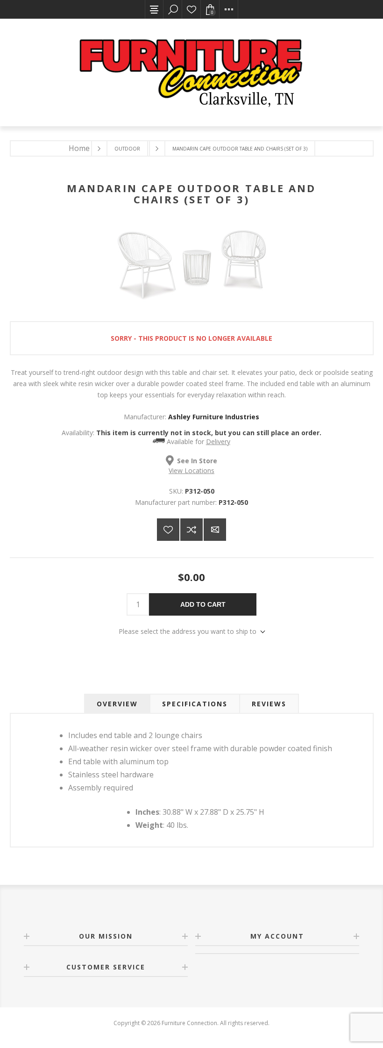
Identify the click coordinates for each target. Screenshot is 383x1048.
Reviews (269, 703)
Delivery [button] (218, 441)
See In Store (197, 460)
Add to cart (203, 604)
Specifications (194, 703)
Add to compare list (191, 529)
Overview (117, 703)
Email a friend (215, 529)
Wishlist (191, 9)
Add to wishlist (168, 529)
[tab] (117, 704)
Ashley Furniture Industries (213, 416)
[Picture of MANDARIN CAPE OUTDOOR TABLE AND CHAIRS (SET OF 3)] (191, 301)
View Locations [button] (191, 470)
